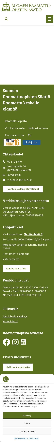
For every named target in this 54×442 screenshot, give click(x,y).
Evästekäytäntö (21, 438)
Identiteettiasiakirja (15, 316)
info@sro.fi (14, 175)
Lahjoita (31, 142)
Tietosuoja (33, 438)
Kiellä (27, 423)
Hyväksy (27, 415)
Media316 (12, 142)
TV (29, 135)
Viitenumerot (11, 259)
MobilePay (9, 244)
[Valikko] (49, 19)
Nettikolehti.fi (33, 234)
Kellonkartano (38, 128)
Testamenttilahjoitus (16, 254)
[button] (6, 19)
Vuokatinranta (15, 128)
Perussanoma (14, 135)
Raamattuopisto (16, 121)
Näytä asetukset (27, 431)
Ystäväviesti (10, 321)
